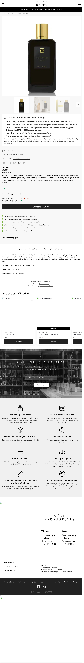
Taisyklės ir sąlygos (36, 582)
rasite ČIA (59, 9)
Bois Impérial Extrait (48, 334)
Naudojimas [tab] (33, 249)
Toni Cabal (26, 159)
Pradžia (4, 14)
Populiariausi (17, 159)
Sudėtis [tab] (43, 249)
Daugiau (53, 341)
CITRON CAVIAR (10, 334)
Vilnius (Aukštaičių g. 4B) (10, 201)
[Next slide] (77, 56)
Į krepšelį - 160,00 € (41, 207)
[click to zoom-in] (42, 56)
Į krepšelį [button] (19, 341)
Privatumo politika (53, 582)
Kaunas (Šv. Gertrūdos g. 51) (12, 198)
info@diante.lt (12, 571)
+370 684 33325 (12, 567)
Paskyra (75, 582)
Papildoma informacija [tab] (56, 249)
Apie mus (21, 582)
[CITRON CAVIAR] (18, 313)
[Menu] (5, 3)
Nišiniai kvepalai (12, 14)
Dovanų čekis (9, 582)
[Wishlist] (31, 300)
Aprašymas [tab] (22, 249)
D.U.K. (66, 582)
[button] (79, 3)
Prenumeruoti (41, 385)
